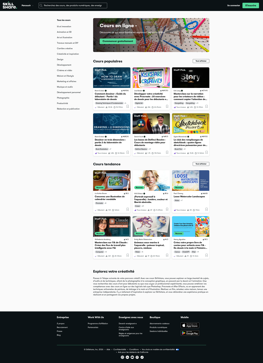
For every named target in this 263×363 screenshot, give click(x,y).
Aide (108, 349)
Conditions (134, 349)
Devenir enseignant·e (128, 324)
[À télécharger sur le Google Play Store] (193, 333)
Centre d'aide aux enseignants (126, 328)
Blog (59, 335)
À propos (60, 324)
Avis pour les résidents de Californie (133, 352)
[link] (111, 88)
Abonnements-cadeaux (159, 324)
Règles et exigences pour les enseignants (130, 334)
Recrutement (62, 327)
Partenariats (93, 327)
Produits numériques (158, 327)
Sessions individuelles (159, 331)
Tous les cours (63, 20)
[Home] (10, 5)
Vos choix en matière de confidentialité (158, 349)
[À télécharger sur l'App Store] (193, 326)
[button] (32, 5)
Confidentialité (119, 349)
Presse (59, 331)
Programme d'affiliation (98, 324)
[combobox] (73, 5)
